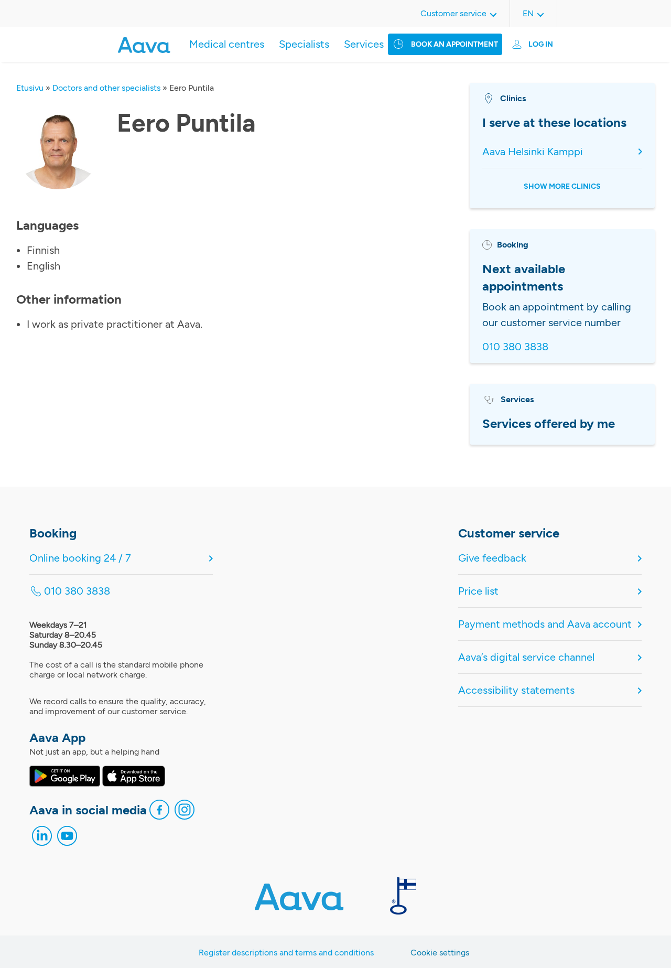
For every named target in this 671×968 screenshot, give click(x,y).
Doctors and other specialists (106, 88)
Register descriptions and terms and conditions (286, 953)
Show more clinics (562, 186)
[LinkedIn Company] (42, 838)
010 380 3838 (515, 346)
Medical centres (226, 44)
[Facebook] (159, 812)
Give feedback (492, 558)
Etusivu (30, 88)
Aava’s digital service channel (526, 657)
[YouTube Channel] (67, 838)
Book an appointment (454, 44)
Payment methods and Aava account (545, 624)
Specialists (304, 44)
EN (528, 13)
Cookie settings (439, 953)
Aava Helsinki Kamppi (532, 151)
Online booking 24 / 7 (80, 558)
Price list (478, 591)
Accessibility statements (516, 690)
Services (364, 44)
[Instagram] (184, 812)
